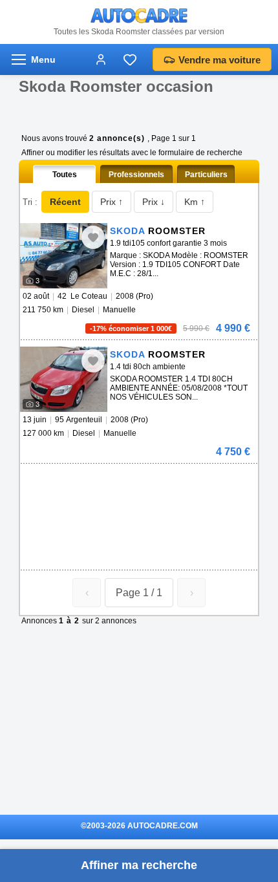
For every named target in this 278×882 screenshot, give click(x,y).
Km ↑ (194, 202)
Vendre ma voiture (219, 59)
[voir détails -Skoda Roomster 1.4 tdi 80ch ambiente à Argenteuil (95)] (63, 379)
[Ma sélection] (130, 59)
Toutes (64, 174)
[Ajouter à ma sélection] (93, 237)
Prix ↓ (153, 202)
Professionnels (136, 174)
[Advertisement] (136, 483)
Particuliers (206, 174)
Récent (65, 202)
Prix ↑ (111, 202)
